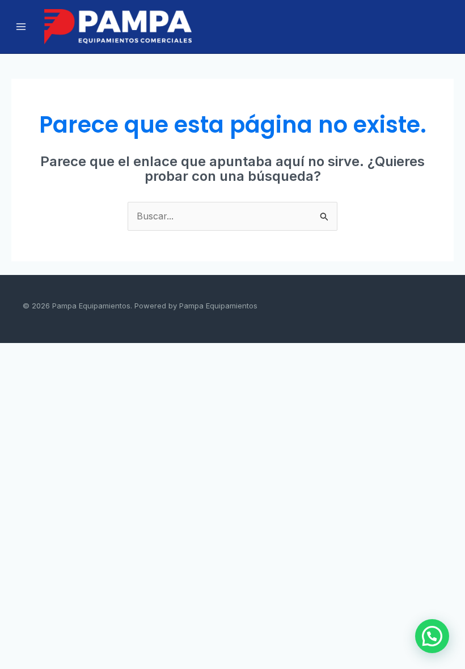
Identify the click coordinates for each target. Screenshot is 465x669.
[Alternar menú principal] (21, 27)
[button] (432, 636)
